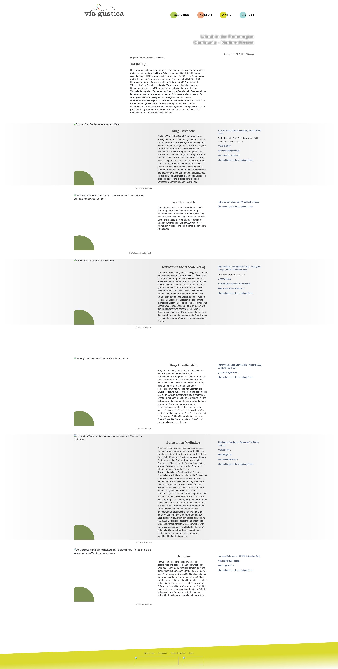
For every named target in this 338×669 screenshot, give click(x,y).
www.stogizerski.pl (226, 565)
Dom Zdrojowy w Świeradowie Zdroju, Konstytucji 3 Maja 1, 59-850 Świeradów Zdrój (239, 268)
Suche (191, 653)
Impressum (162, 653)
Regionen (134, 58)
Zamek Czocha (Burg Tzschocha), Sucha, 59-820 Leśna (239, 132)
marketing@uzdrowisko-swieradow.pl (234, 284)
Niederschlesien (146, 58)
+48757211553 (224, 146)
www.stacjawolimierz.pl (228, 459)
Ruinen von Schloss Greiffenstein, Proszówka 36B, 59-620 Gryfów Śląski (240, 366)
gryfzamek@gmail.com (228, 372)
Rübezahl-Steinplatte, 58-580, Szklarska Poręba (238, 202)
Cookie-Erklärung (178, 653)
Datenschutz (149, 653)
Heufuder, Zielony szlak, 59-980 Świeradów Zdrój (239, 556)
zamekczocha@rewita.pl (228, 150)
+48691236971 (224, 450)
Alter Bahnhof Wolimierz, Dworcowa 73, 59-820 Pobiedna (238, 443)
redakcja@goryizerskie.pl (229, 561)
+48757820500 (224, 279)
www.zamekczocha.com (228, 155)
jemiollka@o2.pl (224, 454)
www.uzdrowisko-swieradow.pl (231, 288)
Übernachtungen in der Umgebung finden (235, 160)
